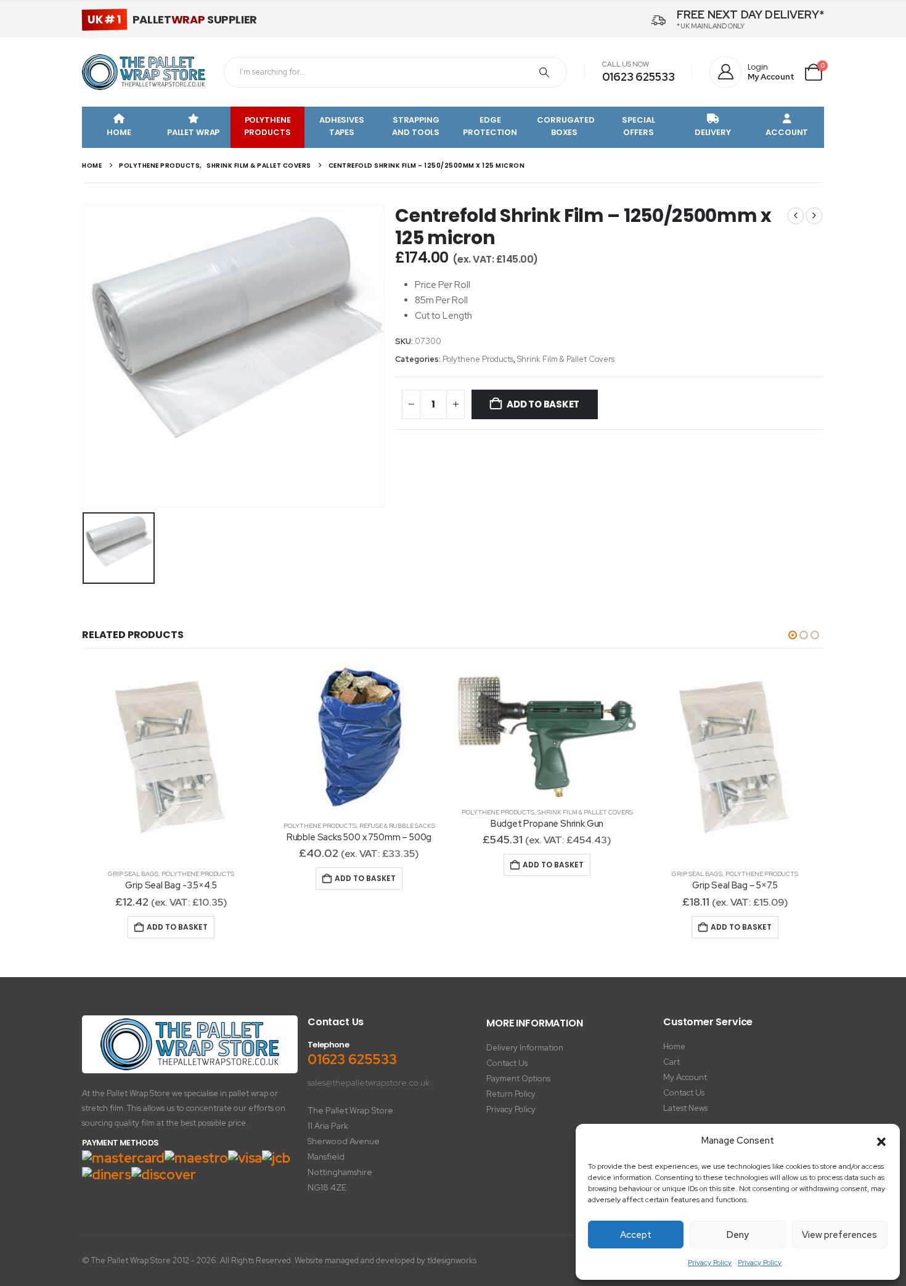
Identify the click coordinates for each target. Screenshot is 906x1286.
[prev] (795, 215)
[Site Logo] (143, 72)
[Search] (544, 72)
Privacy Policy (710, 1263)
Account (786, 132)
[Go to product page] (171, 761)
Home (119, 132)
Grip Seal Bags (133, 874)
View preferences (839, 1235)
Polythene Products (267, 126)
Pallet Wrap (193, 132)
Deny (738, 1235)
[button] (881, 1141)
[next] (814, 215)
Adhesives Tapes (341, 126)
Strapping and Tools (415, 126)
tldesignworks (451, 1260)
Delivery (713, 132)
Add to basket (543, 404)
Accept (635, 1235)
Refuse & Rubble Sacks (397, 826)
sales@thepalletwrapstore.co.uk (369, 1082)
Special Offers (638, 126)
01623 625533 (638, 77)
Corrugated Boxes (566, 126)
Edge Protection (490, 126)
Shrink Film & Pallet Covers (565, 359)
